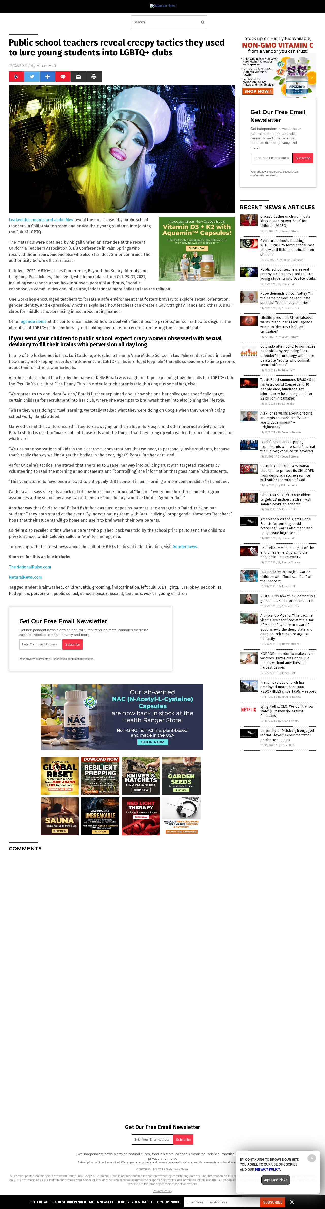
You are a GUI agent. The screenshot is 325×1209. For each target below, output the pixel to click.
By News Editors (288, 231)
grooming (101, 587)
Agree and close (275, 1180)
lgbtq (173, 587)
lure (184, 587)
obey (194, 587)
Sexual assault (109, 593)
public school (66, 593)
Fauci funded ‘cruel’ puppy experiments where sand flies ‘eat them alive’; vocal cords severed (287, 446)
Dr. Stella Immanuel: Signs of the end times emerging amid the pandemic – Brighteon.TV (287, 552)
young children (173, 593)
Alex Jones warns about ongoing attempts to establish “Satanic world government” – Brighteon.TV (286, 420)
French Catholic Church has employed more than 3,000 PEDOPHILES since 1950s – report (288, 687)
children (73, 587)
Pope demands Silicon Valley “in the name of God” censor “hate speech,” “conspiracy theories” (286, 298)
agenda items (33, 321)
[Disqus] (122, 919)
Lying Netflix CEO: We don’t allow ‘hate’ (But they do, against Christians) (286, 711)
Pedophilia (19, 593)
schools (87, 593)
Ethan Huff (46, 65)
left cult (148, 587)
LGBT (161, 587)
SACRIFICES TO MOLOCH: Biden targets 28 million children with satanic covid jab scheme (285, 499)
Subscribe (272, 1202)
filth (86, 587)
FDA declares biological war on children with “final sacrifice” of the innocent (285, 576)
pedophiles (211, 587)
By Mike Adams (287, 485)
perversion (41, 593)
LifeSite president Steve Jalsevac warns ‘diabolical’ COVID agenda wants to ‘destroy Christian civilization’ (286, 325)
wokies (150, 593)
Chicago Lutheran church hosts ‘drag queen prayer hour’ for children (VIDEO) (285, 221)
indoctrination (125, 587)
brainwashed (51, 587)
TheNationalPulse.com (30, 567)
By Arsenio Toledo (289, 432)
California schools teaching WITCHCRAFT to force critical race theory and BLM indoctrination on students (287, 248)
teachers (133, 593)
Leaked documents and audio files (41, 219)
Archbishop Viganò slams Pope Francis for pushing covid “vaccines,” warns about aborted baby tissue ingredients (286, 526)
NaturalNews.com (25, 577)
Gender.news (185, 546)
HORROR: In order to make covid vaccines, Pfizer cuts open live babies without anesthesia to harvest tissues (286, 661)
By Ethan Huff (286, 284)
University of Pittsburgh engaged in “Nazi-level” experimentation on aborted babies (287, 735)
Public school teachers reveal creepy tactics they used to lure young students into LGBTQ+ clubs (288, 274)
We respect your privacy (136, 1162)
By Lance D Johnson (291, 260)
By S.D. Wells (286, 403)
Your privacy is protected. (35, 658)
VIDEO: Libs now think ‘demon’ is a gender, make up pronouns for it (288, 598)
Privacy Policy (162, 1191)
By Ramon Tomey (289, 562)
